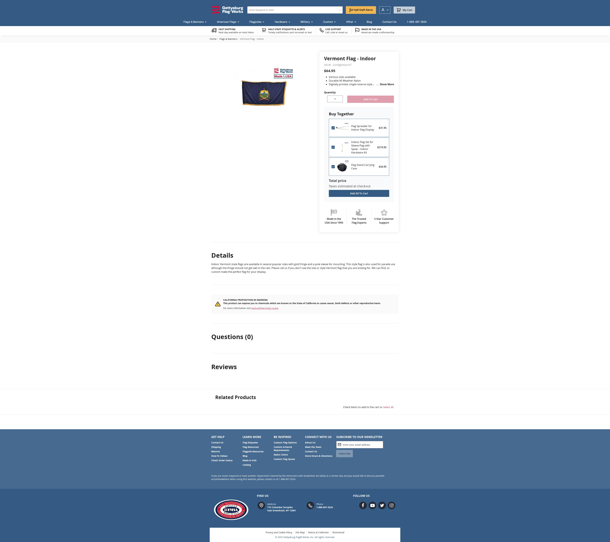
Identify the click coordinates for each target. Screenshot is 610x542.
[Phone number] (310, 505)
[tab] (305, 255)
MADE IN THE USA (371, 29)
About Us (310, 442)
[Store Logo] (227, 10)
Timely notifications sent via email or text (290, 32)
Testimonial (338, 532)
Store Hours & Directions (318, 455)
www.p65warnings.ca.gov (264, 308)
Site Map (300, 532)
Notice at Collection (318, 532)
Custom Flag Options (285, 442)
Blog (245, 455)
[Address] (261, 505)
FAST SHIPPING (227, 29)
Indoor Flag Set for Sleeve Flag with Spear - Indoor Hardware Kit (362, 147)
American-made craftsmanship (377, 32)
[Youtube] (372, 505)
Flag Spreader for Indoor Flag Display (362, 127)
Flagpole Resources (253, 451)
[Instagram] (391, 505)
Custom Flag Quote (284, 459)
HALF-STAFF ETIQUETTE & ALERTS (286, 29)
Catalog (247, 464)
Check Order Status (222, 460)
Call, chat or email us (336, 32)
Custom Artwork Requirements (283, 448)
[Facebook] (363, 505)
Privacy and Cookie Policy (279, 532)
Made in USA (250, 460)
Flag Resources (251, 446)
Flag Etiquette (250, 442)
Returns (215, 451)
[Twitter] (382, 505)
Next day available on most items (236, 32)
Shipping (216, 446)
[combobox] (295, 10)
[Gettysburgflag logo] (233, 510)
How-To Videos (219, 455)
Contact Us (217, 442)
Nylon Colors (281, 454)
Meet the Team (313, 446)
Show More (387, 84)
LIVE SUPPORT (333, 29)
